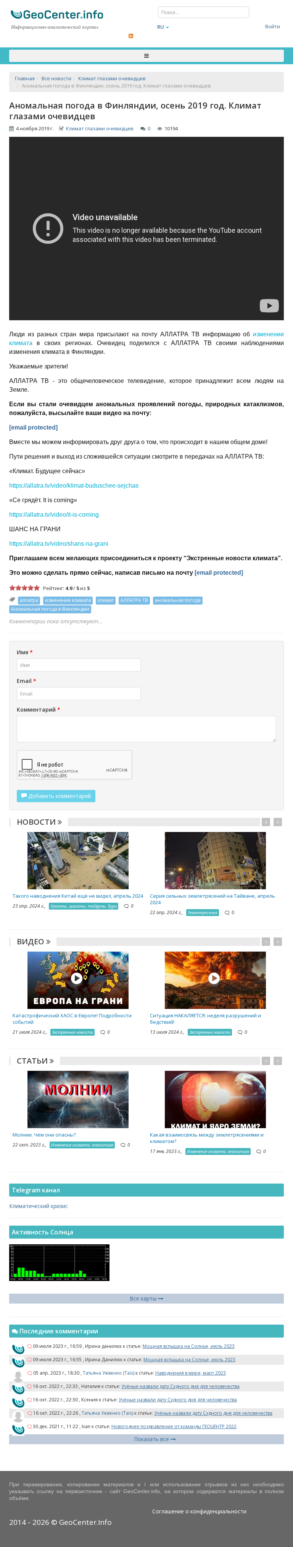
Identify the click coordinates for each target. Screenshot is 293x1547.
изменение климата (68, 600)
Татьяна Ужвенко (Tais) (108, 1373)
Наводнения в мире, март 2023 (190, 1373)
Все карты (144, 1298)
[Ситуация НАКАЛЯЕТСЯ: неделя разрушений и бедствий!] (215, 979)
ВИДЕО (31, 941)
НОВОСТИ (37, 822)
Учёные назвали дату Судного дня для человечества (180, 1386)
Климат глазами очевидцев (100, 128)
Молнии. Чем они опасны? (44, 1134)
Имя (25, 652)
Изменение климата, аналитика (82, 1145)
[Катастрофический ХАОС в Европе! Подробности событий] (78, 979)
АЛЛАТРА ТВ (134, 600)
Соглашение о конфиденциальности (199, 1511)
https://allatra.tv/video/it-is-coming (54, 514)
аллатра (29, 600)
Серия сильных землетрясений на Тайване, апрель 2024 (212, 899)
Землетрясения (202, 912)
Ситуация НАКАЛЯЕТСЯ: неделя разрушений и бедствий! (205, 1018)
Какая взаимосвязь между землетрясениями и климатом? (207, 1138)
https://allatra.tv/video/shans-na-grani (58, 543)
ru (160, 26)
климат (106, 600)
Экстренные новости (72, 1032)
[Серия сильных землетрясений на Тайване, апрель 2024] (215, 860)
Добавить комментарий (59, 795)
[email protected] (33, 427)
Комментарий (38, 709)
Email (26, 680)
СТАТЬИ (33, 1061)
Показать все (152, 1439)
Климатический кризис (38, 1206)
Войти (272, 26)
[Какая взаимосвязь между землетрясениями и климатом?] (215, 1098)
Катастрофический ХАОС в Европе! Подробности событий (72, 1018)
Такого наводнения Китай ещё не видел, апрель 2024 (78, 895)
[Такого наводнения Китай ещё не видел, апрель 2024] (78, 860)
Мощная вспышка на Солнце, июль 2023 (189, 1346)
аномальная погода (178, 600)
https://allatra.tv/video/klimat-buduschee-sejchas (73, 485)
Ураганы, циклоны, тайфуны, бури (83, 906)
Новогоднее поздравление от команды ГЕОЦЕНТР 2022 (174, 1426)
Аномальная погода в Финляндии (50, 609)
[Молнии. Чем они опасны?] (78, 1098)
